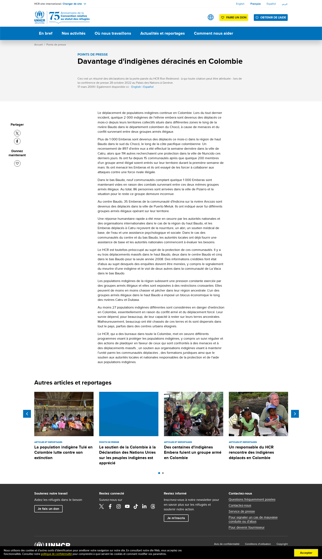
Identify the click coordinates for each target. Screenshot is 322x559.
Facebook (110, 506)
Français (255, 4)
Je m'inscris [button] (176, 518)
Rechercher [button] (199, 17)
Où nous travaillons (113, 33)
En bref (45, 33)
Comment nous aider (213, 33)
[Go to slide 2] (164, 474)
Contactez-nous (240, 505)
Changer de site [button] (72, 4)
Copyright (282, 544)
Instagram (118, 506)
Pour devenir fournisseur (247, 527)
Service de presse (242, 511)
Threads (153, 506)
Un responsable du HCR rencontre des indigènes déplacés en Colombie (251, 452)
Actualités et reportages (162, 33)
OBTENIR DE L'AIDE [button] (273, 17)
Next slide (295, 414)
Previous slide (27, 414)
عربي (285, 4)
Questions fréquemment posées (252, 499)
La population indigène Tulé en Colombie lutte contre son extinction (63, 452)
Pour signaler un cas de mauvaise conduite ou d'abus (253, 519)
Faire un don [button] (236, 17)
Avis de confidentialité (226, 544)
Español (271, 4)
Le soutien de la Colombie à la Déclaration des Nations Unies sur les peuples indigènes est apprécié (127, 455)
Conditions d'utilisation (258, 544)
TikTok (135, 506)
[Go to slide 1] (160, 474)
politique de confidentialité (56, 554)
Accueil (38, 44)
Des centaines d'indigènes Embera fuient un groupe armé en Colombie (192, 452)
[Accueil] (60, 17)
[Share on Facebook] (17, 141)
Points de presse (56, 44)
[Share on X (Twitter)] (17, 133)
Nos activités (73, 33)
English (240, 4)
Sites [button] (211, 17)
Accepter (306, 552)
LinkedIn (144, 506)
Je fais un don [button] (48, 508)
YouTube (127, 506)
